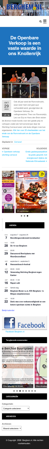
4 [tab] (23, 391)
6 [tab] (29, 391)
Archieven (6, 423)
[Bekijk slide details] (31, 192)
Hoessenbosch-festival (20, 264)
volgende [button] (44, 191)
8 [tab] (35, 391)
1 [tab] (21, 216)
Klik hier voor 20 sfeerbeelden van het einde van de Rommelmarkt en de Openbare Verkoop (23, 133)
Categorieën (7, 403)
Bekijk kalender (8, 310)
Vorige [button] (5, 191)
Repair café (15, 283)
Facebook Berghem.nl (15, 331)
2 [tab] (24, 216)
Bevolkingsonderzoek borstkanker (25, 238)
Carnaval (18, 141)
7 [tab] (32, 391)
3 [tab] (27, 216)
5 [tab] (26, 391)
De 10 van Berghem (18, 245)
